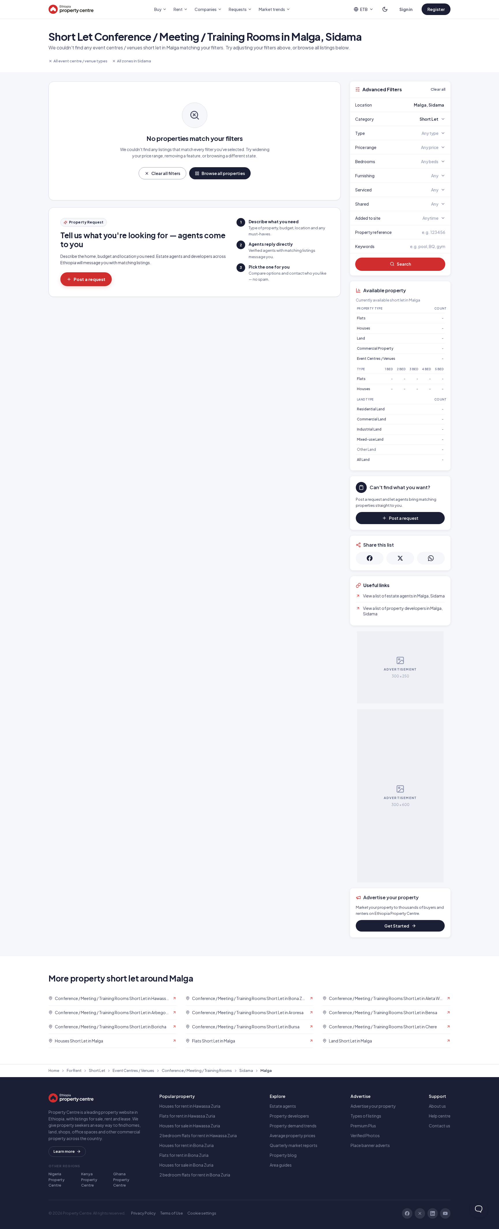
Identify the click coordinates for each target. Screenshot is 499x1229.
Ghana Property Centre (121, 1179)
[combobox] (413, 105)
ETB (364, 9)
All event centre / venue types (80, 61)
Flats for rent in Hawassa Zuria (187, 1115)
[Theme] (385, 9)
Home (54, 1070)
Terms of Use (171, 1213)
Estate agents (283, 1106)
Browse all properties (223, 173)
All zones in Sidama (134, 61)
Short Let (97, 1070)
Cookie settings (201, 1213)
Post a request (89, 279)
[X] (420, 1213)
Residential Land (371, 409)
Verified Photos (365, 1135)
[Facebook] (407, 1213)
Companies (206, 9)
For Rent (74, 1070)
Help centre (439, 1115)
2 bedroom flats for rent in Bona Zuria (194, 1174)
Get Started (396, 925)
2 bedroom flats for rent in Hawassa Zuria (198, 1135)
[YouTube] (445, 1213)
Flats (361, 318)
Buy (157, 9)
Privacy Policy (143, 1213)
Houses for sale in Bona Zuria (186, 1164)
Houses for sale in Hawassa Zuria (189, 1125)
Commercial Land (371, 419)
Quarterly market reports (293, 1145)
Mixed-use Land (370, 439)
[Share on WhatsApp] (431, 558)
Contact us (439, 1125)
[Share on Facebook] (369, 558)
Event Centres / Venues (376, 358)
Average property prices (292, 1135)
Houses (363, 328)
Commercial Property (375, 348)
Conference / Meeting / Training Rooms (197, 1070)
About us (437, 1106)
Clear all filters (165, 173)
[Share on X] (400, 558)
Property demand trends (293, 1125)
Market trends (272, 9)
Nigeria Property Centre (57, 1179)
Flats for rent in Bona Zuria (183, 1155)
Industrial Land (369, 429)
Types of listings (366, 1115)
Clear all (438, 89)
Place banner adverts (370, 1145)
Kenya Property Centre (89, 1179)
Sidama (246, 1070)
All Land (363, 459)
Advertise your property (373, 1106)
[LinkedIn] (432, 1213)
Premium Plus (363, 1125)
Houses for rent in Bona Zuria (186, 1145)
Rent (178, 9)
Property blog (283, 1155)
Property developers (289, 1115)
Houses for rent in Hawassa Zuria (189, 1106)
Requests (238, 9)
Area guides (281, 1164)
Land (361, 338)
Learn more (64, 1151)
